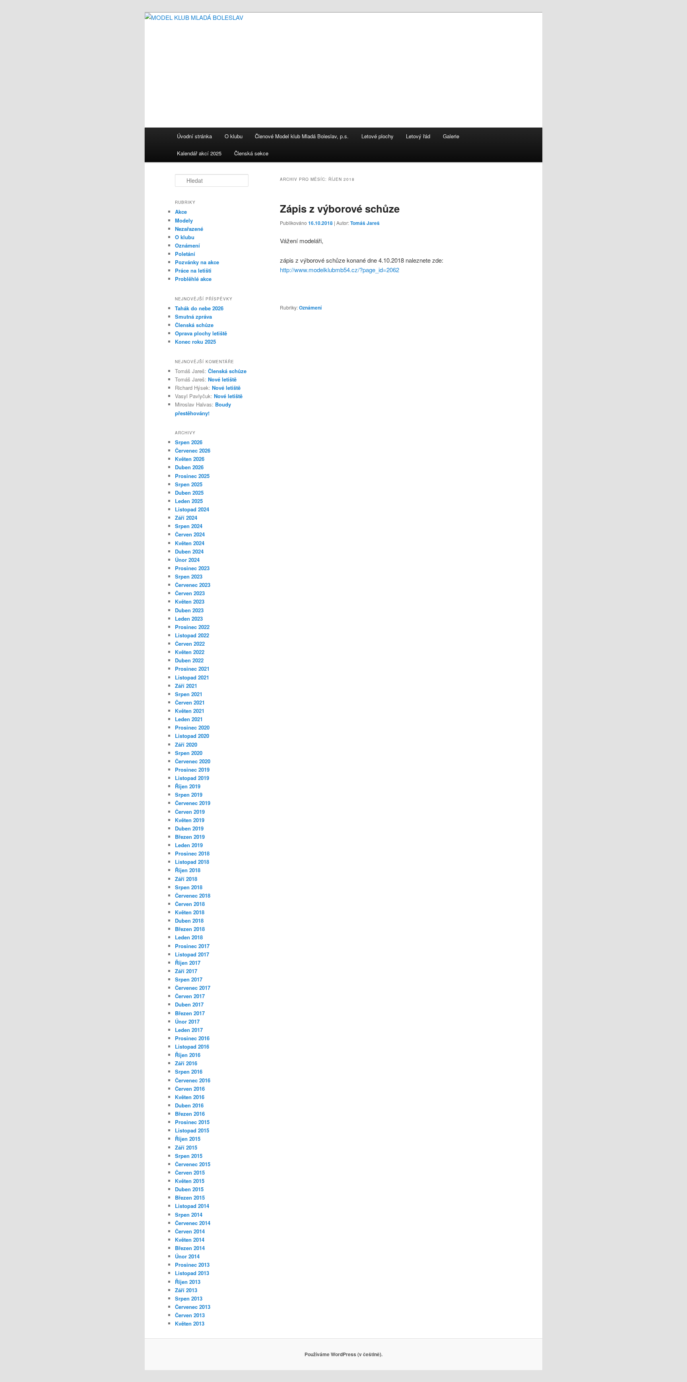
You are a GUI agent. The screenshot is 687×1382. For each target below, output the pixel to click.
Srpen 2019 (188, 794)
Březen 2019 (190, 836)
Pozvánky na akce (197, 262)
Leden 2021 (189, 719)
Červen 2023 (190, 593)
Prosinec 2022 (192, 627)
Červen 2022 (190, 643)
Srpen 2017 (188, 979)
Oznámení (310, 307)
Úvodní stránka (194, 136)
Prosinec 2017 (192, 946)
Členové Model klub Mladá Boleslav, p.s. (302, 136)
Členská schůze (194, 325)
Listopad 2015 (192, 1130)
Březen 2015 (190, 1197)
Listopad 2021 (192, 677)
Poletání (185, 253)
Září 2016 (186, 1063)
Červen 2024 (190, 534)
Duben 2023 (189, 610)
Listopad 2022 (192, 635)
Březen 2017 (190, 1013)
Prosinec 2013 (192, 1264)
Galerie (451, 136)
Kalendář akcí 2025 (199, 153)
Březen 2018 (190, 929)
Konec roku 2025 (195, 341)
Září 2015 (186, 1147)
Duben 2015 (189, 1189)
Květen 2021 (189, 710)
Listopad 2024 (192, 509)
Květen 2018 (189, 912)
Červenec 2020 (192, 761)
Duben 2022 (189, 660)
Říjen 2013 (187, 1281)
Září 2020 (186, 744)
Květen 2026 (189, 459)
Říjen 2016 (187, 1055)
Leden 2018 (189, 937)
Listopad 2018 (192, 861)
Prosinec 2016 (192, 1038)
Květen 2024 (189, 543)
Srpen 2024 (188, 526)
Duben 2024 (189, 551)
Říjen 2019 (187, 786)
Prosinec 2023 (192, 568)
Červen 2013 (190, 1315)
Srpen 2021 (188, 694)
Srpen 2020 (188, 753)
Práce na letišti (193, 270)
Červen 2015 (190, 1172)
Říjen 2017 (187, 962)
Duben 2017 (189, 1004)
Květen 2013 (189, 1323)
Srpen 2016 (188, 1071)
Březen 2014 (190, 1248)
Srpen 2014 (188, 1214)
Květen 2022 (189, 652)
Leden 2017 (189, 1030)
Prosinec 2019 (192, 769)
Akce (181, 211)
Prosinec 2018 (192, 853)
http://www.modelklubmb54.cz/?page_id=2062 (339, 269)
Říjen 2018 (187, 870)
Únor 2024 (187, 559)
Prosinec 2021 (192, 668)
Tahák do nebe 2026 (199, 308)
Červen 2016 (190, 1088)
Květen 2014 (189, 1239)
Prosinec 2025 (192, 476)
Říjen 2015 (187, 1138)
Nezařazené (189, 228)
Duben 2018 (189, 920)
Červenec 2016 (192, 1080)
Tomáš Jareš (365, 222)
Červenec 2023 (192, 584)
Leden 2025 (189, 501)
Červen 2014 (190, 1231)
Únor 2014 (187, 1256)
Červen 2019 (190, 811)
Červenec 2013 (192, 1306)
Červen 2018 (190, 904)
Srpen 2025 (188, 484)
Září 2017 (186, 971)
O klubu (234, 136)
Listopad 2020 (192, 735)
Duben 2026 (189, 467)
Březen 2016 (190, 1113)
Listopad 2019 (192, 778)
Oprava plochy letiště (201, 333)
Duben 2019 (189, 828)
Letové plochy (377, 136)
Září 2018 (186, 879)
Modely (184, 220)
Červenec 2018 (192, 895)
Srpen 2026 (188, 442)
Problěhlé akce (193, 279)
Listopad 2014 (192, 1206)
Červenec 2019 (192, 803)
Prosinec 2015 (192, 1122)
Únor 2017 (187, 1021)
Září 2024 (186, 517)
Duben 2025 (189, 492)
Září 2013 (186, 1290)
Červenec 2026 (192, 450)
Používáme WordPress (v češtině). (343, 1354)
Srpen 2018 (188, 887)
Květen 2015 (189, 1181)
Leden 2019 (189, 845)
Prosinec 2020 (192, 727)
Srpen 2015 (188, 1155)
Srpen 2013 (188, 1298)
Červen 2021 (190, 702)
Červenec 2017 (192, 987)
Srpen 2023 (188, 576)
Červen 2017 (190, 996)
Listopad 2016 (192, 1046)
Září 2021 (186, 685)
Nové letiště (222, 379)
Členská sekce (251, 153)
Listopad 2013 (192, 1273)
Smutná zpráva (193, 316)
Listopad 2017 (192, 954)
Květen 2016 (189, 1097)
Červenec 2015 (192, 1164)
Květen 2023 (189, 601)
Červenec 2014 (192, 1223)
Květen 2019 (189, 820)
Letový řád (418, 136)
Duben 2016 (189, 1105)
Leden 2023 (189, 618)
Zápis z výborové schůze (340, 208)
